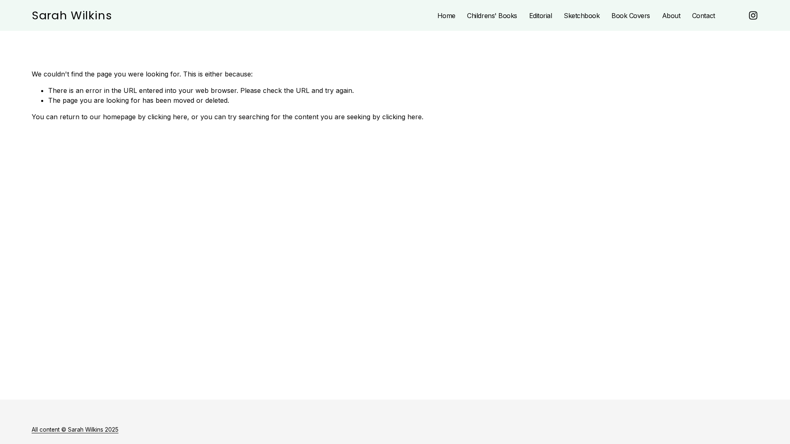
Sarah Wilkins (72, 15)
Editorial (540, 16)
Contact (703, 16)
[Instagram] (753, 15)
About (671, 16)
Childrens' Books (492, 16)
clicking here (167, 117)
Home (446, 16)
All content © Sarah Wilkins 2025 (75, 429)
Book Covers (630, 16)
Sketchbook (581, 16)
